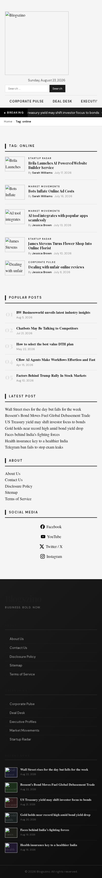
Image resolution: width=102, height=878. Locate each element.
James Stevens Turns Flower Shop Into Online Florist (60, 245)
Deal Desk (62, 101)
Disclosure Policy (18, 486)
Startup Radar (20, 739)
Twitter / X (54, 546)
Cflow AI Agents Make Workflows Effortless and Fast (55, 359)
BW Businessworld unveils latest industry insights (53, 312)
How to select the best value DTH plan (45, 344)
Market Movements (24, 730)
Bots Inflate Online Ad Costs (51, 191)
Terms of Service (18, 498)
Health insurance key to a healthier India (36, 440)
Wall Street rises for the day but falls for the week (43, 409)
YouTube (54, 536)
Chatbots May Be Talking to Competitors (47, 328)
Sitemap (11, 492)
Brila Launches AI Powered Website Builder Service (57, 165)
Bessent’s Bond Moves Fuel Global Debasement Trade (47, 415)
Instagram (54, 556)
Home (8, 121)
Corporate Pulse (26, 101)
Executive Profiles (23, 722)
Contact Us (14, 479)
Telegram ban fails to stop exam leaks (34, 447)
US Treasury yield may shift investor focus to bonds (58, 113)
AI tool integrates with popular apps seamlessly (58, 217)
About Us (12, 473)
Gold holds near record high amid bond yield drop (44, 428)
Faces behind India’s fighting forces (32, 434)
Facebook (54, 526)
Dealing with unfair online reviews (56, 267)
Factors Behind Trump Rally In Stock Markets (51, 375)
